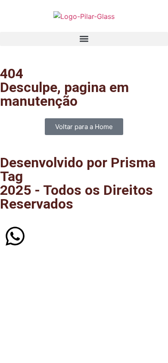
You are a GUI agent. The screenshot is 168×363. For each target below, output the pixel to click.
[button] (84, 39)
